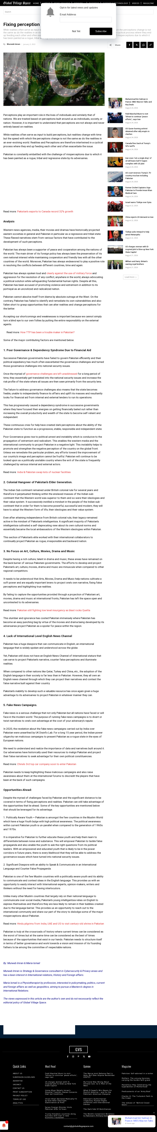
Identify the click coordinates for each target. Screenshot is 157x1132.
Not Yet (76, 31)
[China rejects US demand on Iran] (115, 221)
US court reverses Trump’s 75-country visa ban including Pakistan (138, 175)
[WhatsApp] (143, 45)
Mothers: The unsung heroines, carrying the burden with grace (136, 1079)
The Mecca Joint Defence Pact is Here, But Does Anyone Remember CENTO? (99, 1075)
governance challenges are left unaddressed (51, 373)
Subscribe (101, 31)
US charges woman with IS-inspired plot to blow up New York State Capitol (139, 249)
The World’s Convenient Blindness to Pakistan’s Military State (99, 1114)
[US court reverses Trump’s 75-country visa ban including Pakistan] (115, 177)
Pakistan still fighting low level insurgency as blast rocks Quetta (53, 610)
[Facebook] (129, 45)
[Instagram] (73, 1057)
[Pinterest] (78, 1057)
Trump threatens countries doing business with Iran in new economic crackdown (60, 1115)
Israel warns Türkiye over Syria (138, 202)
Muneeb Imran (13, 44)
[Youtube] (89, 1057)
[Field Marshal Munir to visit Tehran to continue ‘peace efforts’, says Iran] (115, 117)
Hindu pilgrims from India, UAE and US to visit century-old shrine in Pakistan (60, 923)
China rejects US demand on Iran (139, 217)
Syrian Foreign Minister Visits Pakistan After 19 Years (58, 1108)
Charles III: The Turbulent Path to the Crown (137, 1097)
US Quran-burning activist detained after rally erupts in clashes (137, 131)
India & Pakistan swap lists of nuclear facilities (44, 472)
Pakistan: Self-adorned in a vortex (137, 1073)
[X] (136, 45)
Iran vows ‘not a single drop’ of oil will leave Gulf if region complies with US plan (138, 161)
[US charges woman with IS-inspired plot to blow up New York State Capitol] (115, 249)
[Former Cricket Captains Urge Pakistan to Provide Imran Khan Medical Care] (115, 191)
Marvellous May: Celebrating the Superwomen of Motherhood (136, 1085)
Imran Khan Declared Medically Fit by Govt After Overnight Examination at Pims (61, 1100)
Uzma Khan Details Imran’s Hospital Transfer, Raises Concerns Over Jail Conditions (61, 1092)
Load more (129, 277)
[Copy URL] (150, 45)
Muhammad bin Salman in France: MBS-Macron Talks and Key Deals (138, 102)
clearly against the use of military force (69, 273)
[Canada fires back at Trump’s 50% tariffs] (115, 147)
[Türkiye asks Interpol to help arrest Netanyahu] (115, 236)
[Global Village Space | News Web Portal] (17, 3)
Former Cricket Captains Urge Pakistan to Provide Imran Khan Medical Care (138, 190)
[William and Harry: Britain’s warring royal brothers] (115, 264)
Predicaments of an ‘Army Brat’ (136, 1091)
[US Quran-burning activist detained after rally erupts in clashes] (115, 132)
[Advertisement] (54, 185)
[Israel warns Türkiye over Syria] (115, 206)
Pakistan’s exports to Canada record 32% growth (45, 211)
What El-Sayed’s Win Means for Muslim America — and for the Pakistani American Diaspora (97, 1092)
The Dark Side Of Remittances (97, 1109)
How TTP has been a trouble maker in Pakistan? (47, 332)
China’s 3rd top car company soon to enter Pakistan (46, 764)
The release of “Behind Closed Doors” (135, 1103)
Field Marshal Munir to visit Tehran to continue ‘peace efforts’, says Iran (136, 116)
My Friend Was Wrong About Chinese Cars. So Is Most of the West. (97, 1084)
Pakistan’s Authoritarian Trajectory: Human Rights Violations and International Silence (96, 1101)
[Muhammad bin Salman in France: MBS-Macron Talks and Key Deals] (115, 103)
